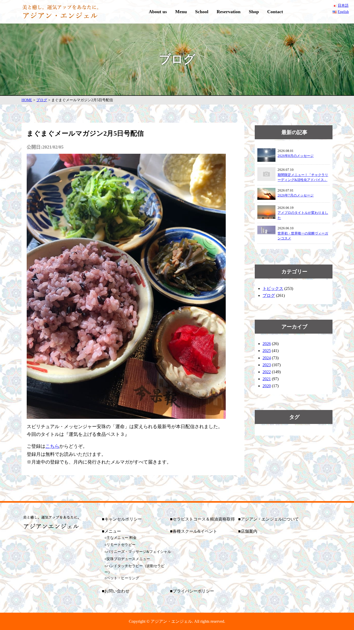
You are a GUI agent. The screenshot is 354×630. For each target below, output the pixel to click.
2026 (267, 343)
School (201, 11)
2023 (267, 365)
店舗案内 (249, 531)
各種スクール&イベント (195, 531)
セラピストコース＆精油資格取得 (204, 519)
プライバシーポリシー (193, 591)
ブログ (269, 295)
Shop (254, 11)
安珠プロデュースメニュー (128, 559)
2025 (267, 350)
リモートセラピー (121, 545)
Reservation (228, 11)
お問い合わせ (116, 591)
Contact (275, 11)
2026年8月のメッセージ (296, 156)
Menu (181, 11)
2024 (267, 358)
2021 (267, 379)
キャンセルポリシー (123, 519)
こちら (52, 446)
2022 (267, 372)
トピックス (273, 288)
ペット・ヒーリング (123, 578)
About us (158, 11)
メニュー (112, 531)
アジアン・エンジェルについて (270, 519)
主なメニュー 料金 (122, 538)
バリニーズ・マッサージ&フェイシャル (139, 552)
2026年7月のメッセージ (296, 195)
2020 (267, 386)
